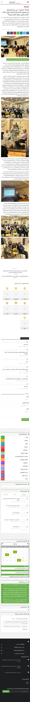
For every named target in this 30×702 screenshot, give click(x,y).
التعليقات (26, 393)
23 (3, 557)
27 (26, 549)
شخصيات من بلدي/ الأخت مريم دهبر (12, 519)
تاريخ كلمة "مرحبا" (15, 512)
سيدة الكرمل (24, 626)
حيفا (13, 618)
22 (7, 557)
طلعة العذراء (25, 629)
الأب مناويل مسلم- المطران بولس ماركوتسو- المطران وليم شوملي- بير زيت (16, 622)
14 (11, 554)
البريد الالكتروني (25, 402)
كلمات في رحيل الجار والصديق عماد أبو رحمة (13, 672)
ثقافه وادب (26, 6)
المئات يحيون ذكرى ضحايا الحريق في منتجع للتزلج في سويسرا (11, 660)
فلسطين (26, 344)
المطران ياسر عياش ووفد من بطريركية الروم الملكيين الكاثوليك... (11, 667)
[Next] (2, 544)
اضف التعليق (25, 419)
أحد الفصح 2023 (16, 526)
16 (3, 554)
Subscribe (6, 691)
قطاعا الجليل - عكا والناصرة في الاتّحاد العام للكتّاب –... (16, 378)
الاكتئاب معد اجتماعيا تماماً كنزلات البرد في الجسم (11, 499)
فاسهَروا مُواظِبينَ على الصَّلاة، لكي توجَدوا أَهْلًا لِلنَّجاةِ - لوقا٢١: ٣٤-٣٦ (15, 277)
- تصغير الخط (10, 59)
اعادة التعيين (18, 59)
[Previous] (27, 544)
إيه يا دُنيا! (26, 386)
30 (15, 549)
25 (22, 560)
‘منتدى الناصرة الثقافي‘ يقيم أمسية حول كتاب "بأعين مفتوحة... (16, 353)
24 (26, 560)
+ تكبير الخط (25, 59)
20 (15, 557)
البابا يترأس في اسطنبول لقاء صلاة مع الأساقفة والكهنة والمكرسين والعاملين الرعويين (15, 271)
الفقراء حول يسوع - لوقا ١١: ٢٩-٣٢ (12, 505)
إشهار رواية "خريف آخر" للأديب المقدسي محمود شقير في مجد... (15, 370)
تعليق (27, 408)
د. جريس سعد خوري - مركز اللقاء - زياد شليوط (12, 626)
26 (19, 560)
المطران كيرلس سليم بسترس (21, 618)
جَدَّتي (27, 361)
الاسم (27, 396)
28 (23, 549)
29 (19, 549)
